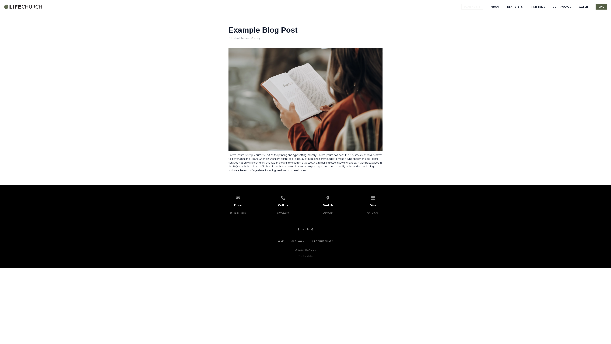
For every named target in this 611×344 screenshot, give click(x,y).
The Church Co (306, 256)
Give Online (372, 213)
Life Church (328, 213)
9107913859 (283, 213)
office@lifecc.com (238, 213)
